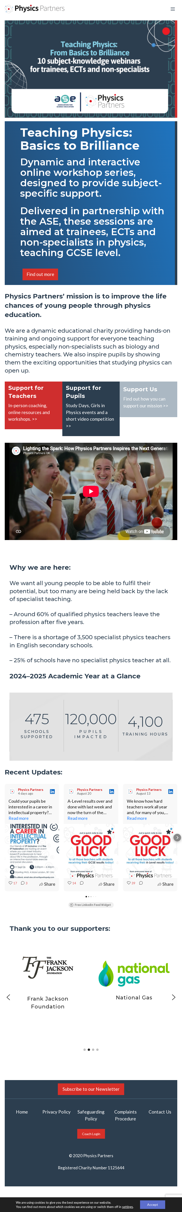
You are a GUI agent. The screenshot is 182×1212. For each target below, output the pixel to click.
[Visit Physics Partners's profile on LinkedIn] (12, 791)
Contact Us (160, 1111)
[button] (5, 837)
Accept (152, 1205)
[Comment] (80, 884)
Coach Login (91, 1134)
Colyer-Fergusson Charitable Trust (84, 1001)
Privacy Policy (56, 1111)
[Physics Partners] (34, 9)
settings (127, 1207)
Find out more (40, 274)
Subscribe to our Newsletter (91, 1089)
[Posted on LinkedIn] (52, 791)
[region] (91, 997)
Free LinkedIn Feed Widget (93, 905)
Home (22, 1111)
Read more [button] (19, 818)
